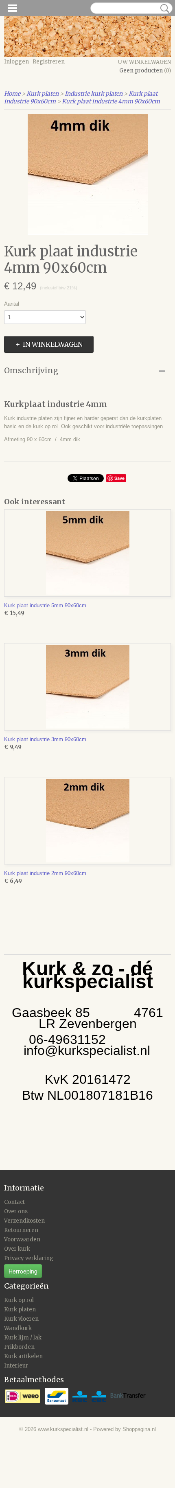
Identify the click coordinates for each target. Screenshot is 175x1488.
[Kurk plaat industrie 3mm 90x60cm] (87, 687)
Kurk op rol (19, 1300)
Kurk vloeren (21, 1318)
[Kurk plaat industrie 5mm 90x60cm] (87, 553)
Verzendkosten (24, 1220)
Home (12, 93)
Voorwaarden (22, 1239)
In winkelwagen (53, 344)
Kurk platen (42, 93)
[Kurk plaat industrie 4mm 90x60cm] (87, 174)
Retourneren (21, 1230)
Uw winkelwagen (144, 62)
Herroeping (23, 1271)
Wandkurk (18, 1328)
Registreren (49, 61)
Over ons (16, 1211)
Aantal (11, 304)
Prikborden (19, 1347)
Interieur (16, 1365)
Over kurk (17, 1248)
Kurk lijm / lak (23, 1337)
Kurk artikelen (23, 1356)
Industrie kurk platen (93, 93)
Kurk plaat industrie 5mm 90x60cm (45, 605)
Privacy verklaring (28, 1258)
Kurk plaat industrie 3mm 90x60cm (45, 739)
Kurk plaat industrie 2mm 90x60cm (45, 873)
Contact (14, 1202)
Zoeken (163, 8)
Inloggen (16, 61)
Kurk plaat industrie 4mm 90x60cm (111, 101)
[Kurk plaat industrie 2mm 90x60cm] (87, 820)
